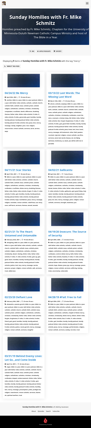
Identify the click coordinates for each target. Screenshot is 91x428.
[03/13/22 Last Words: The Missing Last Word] (67, 80)
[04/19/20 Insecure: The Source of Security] (67, 219)
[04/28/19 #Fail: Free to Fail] (67, 284)
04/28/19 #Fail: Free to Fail (64, 297)
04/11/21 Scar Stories (18, 170)
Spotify (58, 51)
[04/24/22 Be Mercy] (24, 80)
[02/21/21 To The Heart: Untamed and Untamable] (24, 219)
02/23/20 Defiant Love (18, 297)
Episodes (41, 411)
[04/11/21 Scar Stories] (24, 157)
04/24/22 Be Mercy (16, 93)
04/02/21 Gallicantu (60, 170)
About (34, 411)
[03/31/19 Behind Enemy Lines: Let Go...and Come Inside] (24, 343)
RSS (33, 51)
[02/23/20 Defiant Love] (24, 284)
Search (48, 411)
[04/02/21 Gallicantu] (67, 157)
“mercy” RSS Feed (13, 66)
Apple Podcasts (44, 51)
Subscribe (56, 411)
